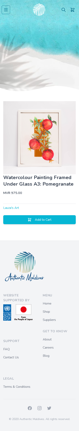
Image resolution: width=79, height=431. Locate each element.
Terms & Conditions (16, 386)
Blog (46, 355)
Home (47, 303)
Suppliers (49, 320)
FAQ (6, 349)
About (47, 339)
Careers (48, 347)
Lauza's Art (11, 208)
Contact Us (11, 357)
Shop (46, 311)
